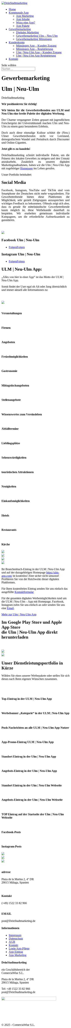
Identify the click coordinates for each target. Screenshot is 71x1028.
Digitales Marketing (27, 32)
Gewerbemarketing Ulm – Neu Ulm (37, 35)
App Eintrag (16, 951)
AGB (12, 941)
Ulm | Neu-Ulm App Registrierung (36, 55)
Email (10, 608)
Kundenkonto (17, 42)
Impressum (15, 935)
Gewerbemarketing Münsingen (34, 39)
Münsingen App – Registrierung (34, 49)
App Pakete (22, 25)
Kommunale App (19, 12)
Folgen (21, 247)
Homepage (26, 168)
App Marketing (25, 15)
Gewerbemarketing (20, 29)
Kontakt (13, 58)
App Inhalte (23, 19)
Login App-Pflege (19, 948)
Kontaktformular (24, 592)
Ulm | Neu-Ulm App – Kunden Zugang (39, 52)
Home (12, 9)
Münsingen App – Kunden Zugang (36, 45)
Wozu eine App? (25, 22)
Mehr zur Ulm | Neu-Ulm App (18, 614)
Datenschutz (16, 938)
